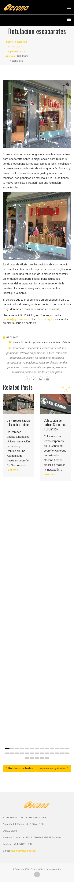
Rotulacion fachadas (20, 768)
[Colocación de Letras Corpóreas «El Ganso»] (55, 404)
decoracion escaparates (26, 348)
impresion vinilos (51, 342)
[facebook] (27, 379)
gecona (37, 342)
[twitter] (33, 379)
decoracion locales (22, 342)
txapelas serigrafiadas (52, 768)
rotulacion (66, 342)
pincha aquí (45, 319)
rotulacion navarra (34, 362)
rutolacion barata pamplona (37, 367)
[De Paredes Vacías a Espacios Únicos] (18, 404)
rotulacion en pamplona (36, 357)
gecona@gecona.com (16, 319)
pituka (50, 353)
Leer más (12, 470)
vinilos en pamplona (50, 372)
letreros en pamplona (33, 353)
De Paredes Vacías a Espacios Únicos (18, 422)
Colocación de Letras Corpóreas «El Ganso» (55, 424)
